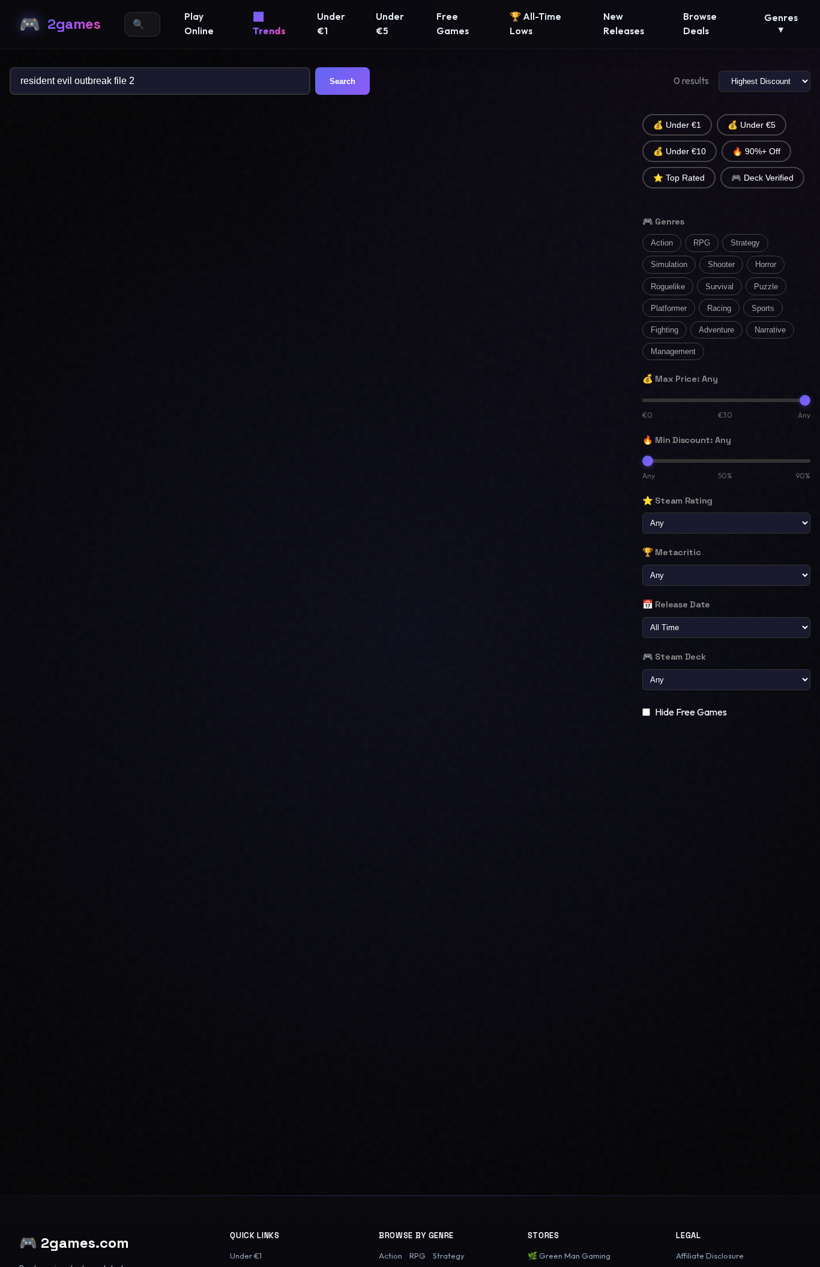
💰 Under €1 (677, 125)
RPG (701, 242)
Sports (763, 308)
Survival (719, 286)
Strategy (745, 242)
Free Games (452, 24)
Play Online (199, 24)
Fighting (664, 329)
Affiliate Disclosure (710, 1255)
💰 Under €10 (679, 151)
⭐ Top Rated (679, 177)
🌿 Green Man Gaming (569, 1255)
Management (673, 351)
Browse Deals (700, 24)
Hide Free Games (691, 712)
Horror (765, 264)
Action (662, 242)
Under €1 (331, 24)
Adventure (716, 329)
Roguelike (668, 286)
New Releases (623, 24)
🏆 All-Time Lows (535, 24)
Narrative (770, 329)
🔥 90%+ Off (756, 151)
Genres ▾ (781, 23)
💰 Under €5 (752, 125)
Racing (719, 308)
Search (342, 81)
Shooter (721, 264)
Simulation (669, 264)
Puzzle (766, 286)
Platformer (669, 308)
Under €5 (390, 24)
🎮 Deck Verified (762, 177)
